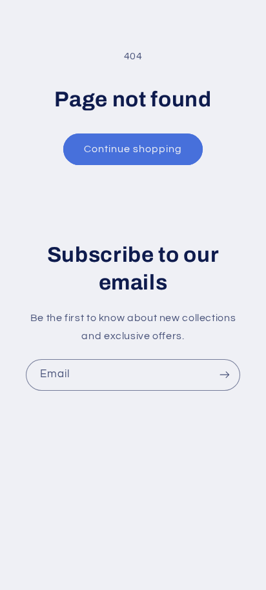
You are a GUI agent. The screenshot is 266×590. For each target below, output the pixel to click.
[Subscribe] (225, 375)
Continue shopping (133, 149)
